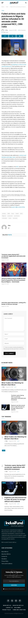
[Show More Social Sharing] (25, 36)
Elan (7, 30)
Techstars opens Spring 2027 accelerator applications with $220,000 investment (13, 256)
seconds (15, 218)
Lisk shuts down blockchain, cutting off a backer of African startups (13, 303)
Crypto (4, 367)
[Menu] (2, 2)
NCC (17, 166)
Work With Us (4, 551)
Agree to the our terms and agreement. (15, 589)
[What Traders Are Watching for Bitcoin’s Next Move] (14, 374)
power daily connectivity (18, 207)
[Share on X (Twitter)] (12, 36)
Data (12, 213)
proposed (10, 215)
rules (10, 218)
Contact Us (4, 556)
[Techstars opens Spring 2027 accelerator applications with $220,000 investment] (14, 246)
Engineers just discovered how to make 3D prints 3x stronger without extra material (15, 499)
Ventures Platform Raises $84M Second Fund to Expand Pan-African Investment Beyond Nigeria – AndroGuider (13, 280)
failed (17, 213)
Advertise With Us (6, 554)
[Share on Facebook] (5, 36)
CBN (9, 213)
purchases (16, 215)
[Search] (26, 2)
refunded (4, 218)
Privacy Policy (4, 561)
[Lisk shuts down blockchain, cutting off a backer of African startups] (14, 294)
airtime (4, 213)
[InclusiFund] (14, 2)
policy (18, 589)
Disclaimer (4, 558)
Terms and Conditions (6, 563)
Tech (2, 10)
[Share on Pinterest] (19, 36)
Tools (4, 482)
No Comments (22, 30)
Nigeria (4, 215)
